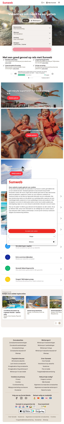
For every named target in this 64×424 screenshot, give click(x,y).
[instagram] (21, 399)
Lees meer (8, 62)
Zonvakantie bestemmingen (18, 342)
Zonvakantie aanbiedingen (18, 345)
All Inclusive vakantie (18, 361)
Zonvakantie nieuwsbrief (18, 351)
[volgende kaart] (59, 323)
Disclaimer (18, 390)
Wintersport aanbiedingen (46, 345)
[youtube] (26, 399)
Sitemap (18, 353)
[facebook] (16, 399)
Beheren (31, 241)
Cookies (18, 382)
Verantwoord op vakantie (46, 363)
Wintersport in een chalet (18, 371)
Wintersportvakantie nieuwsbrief (46, 351)
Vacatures (46, 366)
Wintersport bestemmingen (46, 342)
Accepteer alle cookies (31, 231)
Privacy (18, 379)
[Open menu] (59, 2)
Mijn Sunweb (46, 382)
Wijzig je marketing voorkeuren (18, 387)
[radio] (25, 20)
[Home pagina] (8, 3)
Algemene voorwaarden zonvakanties (46, 385)
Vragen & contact (46, 379)
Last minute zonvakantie (18, 363)
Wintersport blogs (46, 348)
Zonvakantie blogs (18, 348)
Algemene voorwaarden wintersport (46, 387)
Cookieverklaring (18, 385)
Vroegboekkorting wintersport (18, 369)
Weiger (31, 236)
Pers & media (46, 369)
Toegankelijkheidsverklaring (46, 371)
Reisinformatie (46, 390)
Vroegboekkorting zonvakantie (18, 366)
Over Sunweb (46, 361)
